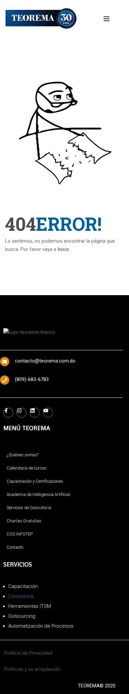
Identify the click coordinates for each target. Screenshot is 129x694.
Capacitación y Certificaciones (35, 481)
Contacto (15, 547)
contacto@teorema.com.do (45, 361)
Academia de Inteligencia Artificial (38, 494)
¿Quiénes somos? (22, 454)
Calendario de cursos (27, 468)
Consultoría (20, 596)
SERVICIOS (17, 564)
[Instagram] (21, 413)
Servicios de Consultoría (29, 507)
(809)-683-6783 (32, 379)
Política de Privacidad (28, 653)
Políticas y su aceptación (32, 669)
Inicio (63, 249)
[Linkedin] (35, 413)
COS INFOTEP (20, 534)
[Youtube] (48, 413)
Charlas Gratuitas (24, 520)
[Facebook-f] (8, 413)
